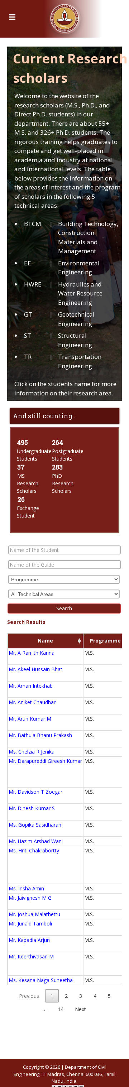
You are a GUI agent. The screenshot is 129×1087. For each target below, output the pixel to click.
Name (45, 640)
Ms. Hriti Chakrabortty (34, 850)
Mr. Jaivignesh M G (30, 897)
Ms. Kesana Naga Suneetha (41, 980)
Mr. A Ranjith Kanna (31, 652)
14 (60, 1009)
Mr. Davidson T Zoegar (35, 791)
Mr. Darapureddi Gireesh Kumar (45, 760)
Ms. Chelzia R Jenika (31, 751)
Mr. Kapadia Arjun (29, 940)
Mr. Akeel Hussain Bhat (35, 669)
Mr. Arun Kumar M (30, 718)
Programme (105, 640)
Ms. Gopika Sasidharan (35, 824)
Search (64, 608)
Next (80, 1009)
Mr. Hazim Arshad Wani (36, 841)
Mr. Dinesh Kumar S (32, 808)
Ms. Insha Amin (26, 888)
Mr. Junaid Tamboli (30, 923)
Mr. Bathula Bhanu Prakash (40, 735)
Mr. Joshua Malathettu (34, 914)
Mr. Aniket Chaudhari (33, 702)
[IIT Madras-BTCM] (65, 16)
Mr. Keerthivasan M (31, 956)
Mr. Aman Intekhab (31, 685)
